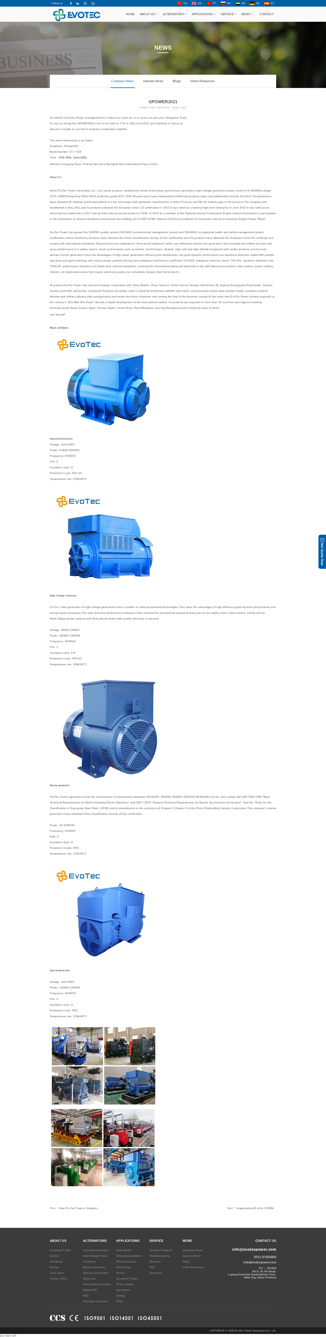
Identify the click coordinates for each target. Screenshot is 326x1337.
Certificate (56, 1261)
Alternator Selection (95, 1301)
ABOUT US (148, 14)
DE (258, 3)
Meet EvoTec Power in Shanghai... (75, 1208)
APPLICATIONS (203, 14)
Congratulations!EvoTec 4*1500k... (252, 1208)
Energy (120, 1295)
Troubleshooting (159, 1255)
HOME (130, 14)
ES (272, 3)
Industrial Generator (95, 1250)
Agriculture (123, 1289)
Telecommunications (129, 1255)
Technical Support (160, 1250)
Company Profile (60, 1250)
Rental (120, 1272)
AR (243, 3)
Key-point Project (127, 1278)
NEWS (246, 14)
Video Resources (202, 81)
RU (229, 3)
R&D (86, 1295)
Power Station (125, 1284)
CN (185, 3)
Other (119, 1301)
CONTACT (267, 14)
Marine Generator (94, 1267)
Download (155, 1272)
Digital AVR (90, 1289)
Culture (54, 1255)
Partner (54, 1267)
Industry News (153, 81)
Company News (122, 81)
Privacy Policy (58, 1278)
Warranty (155, 1261)
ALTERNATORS (174, 14)
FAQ (152, 1267)
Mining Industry (126, 1261)
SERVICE (227, 14)
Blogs (177, 81)
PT (214, 3)
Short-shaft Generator (97, 1284)
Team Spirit (57, 1272)
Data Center (123, 1250)
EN (200, 3)
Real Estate (123, 1267)
